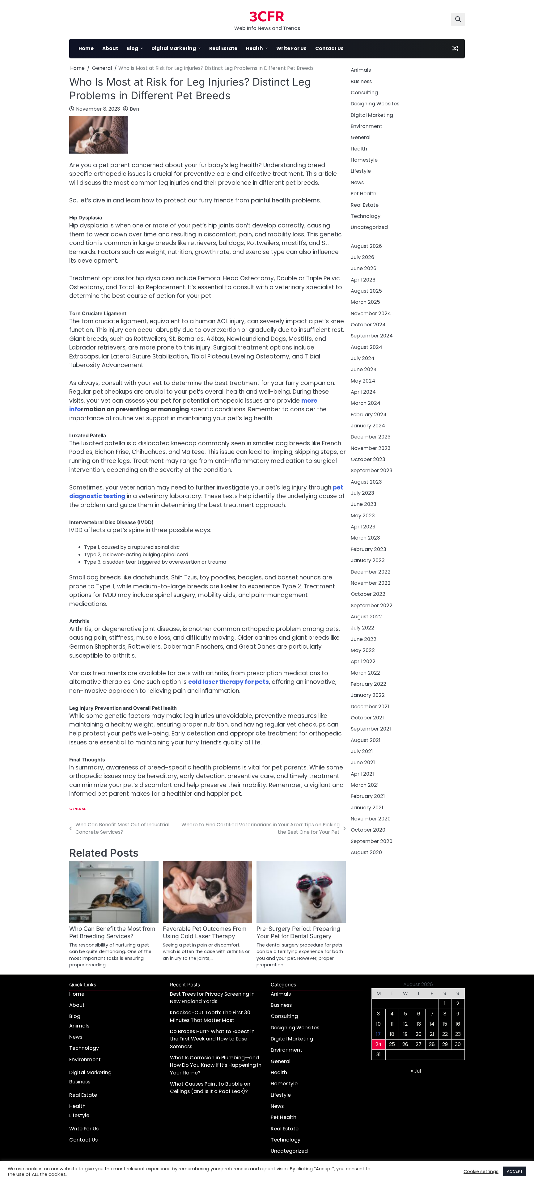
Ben (134, 108)
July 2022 (362, 627)
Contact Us (329, 48)
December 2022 (371, 571)
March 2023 (365, 537)
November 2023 (371, 447)
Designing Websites (375, 103)
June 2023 (363, 504)
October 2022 (368, 594)
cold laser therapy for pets (228, 682)
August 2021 (365, 740)
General (77, 809)
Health (254, 48)
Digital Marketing (173, 48)
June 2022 (363, 638)
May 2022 (363, 650)
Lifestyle (361, 171)
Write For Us (291, 48)
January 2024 (368, 425)
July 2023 (362, 493)
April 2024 (363, 392)
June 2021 (363, 762)
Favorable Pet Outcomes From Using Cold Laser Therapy (205, 932)
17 (378, 1034)
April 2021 (362, 773)
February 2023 (368, 549)
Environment (366, 126)
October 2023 (368, 459)
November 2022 (371, 582)
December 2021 (370, 706)
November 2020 (371, 818)
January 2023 (368, 560)
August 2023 (366, 481)
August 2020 (366, 852)
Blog (132, 48)
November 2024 (371, 313)
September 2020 (371, 841)
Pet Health (363, 193)
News (357, 182)
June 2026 (363, 268)
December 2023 (371, 436)
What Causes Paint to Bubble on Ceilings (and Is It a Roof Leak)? (210, 1087)
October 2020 (368, 829)
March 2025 (365, 302)
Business (361, 81)
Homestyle (364, 159)
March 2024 (365, 403)
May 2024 (363, 380)
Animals (361, 70)
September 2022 (371, 605)
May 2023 (363, 515)
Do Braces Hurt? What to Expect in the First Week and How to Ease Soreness (212, 1039)
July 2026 (362, 257)
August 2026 (366, 245)
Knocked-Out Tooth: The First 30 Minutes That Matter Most (210, 1016)
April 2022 (363, 661)
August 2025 (366, 290)
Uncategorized (369, 227)
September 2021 (371, 728)
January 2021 (367, 807)
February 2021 (368, 796)
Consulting (364, 92)
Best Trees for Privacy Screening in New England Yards (212, 997)
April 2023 (363, 526)
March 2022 (365, 672)
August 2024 (366, 346)
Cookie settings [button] (481, 1171)
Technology (365, 215)
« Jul (416, 1070)
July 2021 (362, 751)
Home (86, 48)
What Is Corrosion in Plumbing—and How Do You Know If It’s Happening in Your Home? (215, 1065)
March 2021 (365, 785)
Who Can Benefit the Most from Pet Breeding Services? (112, 932)
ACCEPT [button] (515, 1171)
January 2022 (368, 695)
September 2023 (371, 470)
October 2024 (368, 324)
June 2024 (364, 369)
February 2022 (368, 683)
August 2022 (366, 616)
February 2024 (369, 414)
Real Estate (223, 48)
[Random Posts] (455, 48)
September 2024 (372, 335)
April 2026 (363, 279)
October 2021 (367, 717)
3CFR (267, 15)
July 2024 (363, 358)
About (110, 48)
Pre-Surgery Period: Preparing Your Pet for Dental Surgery (298, 932)
